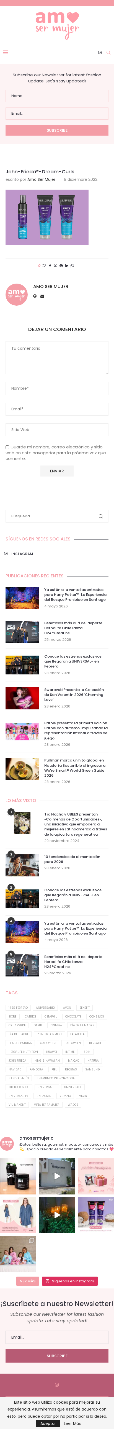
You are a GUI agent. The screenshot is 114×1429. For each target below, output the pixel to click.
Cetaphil (51, 1016)
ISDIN (86, 1052)
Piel (54, 1069)
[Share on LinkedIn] (66, 266)
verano (65, 1096)
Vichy (83, 1096)
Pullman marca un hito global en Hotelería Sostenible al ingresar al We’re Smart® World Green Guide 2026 (75, 768)
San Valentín (19, 1078)
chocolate (73, 1016)
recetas (71, 1069)
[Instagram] (100, 53)
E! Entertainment (49, 1034)
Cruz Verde (17, 1025)
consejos (96, 1016)
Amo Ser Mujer (41, 179)
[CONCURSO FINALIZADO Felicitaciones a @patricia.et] (96, 1215)
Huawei (51, 1052)
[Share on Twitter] (55, 266)
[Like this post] (44, 266)
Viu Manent (17, 1105)
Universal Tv (18, 1096)
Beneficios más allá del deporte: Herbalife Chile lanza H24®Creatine (73, 628)
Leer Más (72, 1423)
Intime (69, 1052)
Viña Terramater (46, 1105)
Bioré (13, 1016)
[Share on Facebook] (50, 266)
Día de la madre (82, 1025)
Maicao (73, 1061)
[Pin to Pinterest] (61, 266)
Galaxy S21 (48, 1043)
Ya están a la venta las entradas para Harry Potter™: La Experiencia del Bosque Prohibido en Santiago (75, 594)
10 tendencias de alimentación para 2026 (72, 859)
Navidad (15, 1069)
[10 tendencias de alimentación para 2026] (22, 865)
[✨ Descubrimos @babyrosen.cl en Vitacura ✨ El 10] (57, 1176)
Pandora (36, 1069)
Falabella (77, 1034)
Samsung (92, 1069)
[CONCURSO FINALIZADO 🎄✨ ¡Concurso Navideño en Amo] (96, 1176)
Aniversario (45, 1008)
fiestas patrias (20, 1043)
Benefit (84, 1008)
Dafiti (38, 1025)
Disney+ (56, 1025)
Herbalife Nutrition (23, 1052)
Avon (67, 1008)
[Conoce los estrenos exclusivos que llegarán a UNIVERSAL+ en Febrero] (22, 665)
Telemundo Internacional (56, 1078)
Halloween (72, 1043)
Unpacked (44, 1096)
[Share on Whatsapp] (72, 266)
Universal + (47, 1087)
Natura (93, 1061)
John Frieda (17, 1061)
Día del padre (18, 1034)
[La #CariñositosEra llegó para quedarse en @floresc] (18, 1254)
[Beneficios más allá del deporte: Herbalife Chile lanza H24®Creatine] (22, 632)
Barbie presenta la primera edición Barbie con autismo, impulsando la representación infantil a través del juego (76, 731)
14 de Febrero (18, 1008)
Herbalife (96, 1043)
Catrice (30, 1016)
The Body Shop (19, 1087)
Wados (73, 1105)
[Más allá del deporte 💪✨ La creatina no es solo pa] (18, 1176)
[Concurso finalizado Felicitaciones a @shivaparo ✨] (18, 1215)
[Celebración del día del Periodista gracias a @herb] (57, 1215)
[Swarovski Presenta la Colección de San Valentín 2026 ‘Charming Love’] (22, 698)
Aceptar (48, 1423)
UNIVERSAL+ (73, 1087)
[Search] (108, 53)
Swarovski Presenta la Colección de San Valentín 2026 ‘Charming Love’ (74, 694)
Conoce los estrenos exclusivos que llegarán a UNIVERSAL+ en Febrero (73, 661)
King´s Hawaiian (47, 1061)
